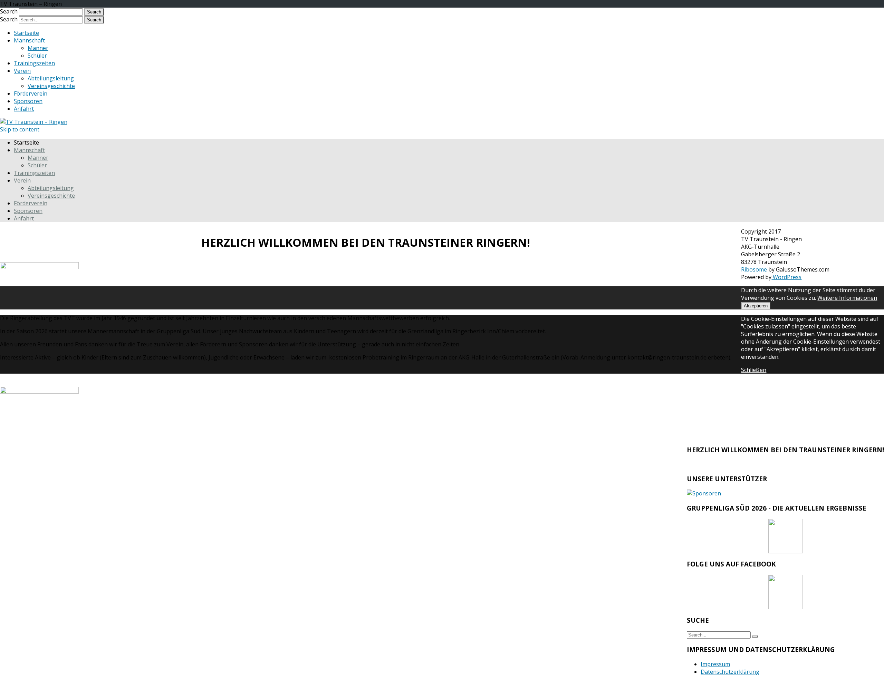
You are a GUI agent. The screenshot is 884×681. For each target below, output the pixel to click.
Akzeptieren (756, 305)
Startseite (26, 33)
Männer (38, 48)
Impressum (715, 664)
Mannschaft (29, 40)
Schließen (753, 370)
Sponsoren (28, 101)
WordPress (786, 277)
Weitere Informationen (847, 298)
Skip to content (19, 129)
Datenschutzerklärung (730, 671)
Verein (22, 71)
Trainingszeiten (34, 63)
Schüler (37, 55)
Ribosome (754, 269)
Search (9, 11)
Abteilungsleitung (51, 78)
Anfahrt (24, 108)
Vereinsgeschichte (51, 86)
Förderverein (30, 93)
